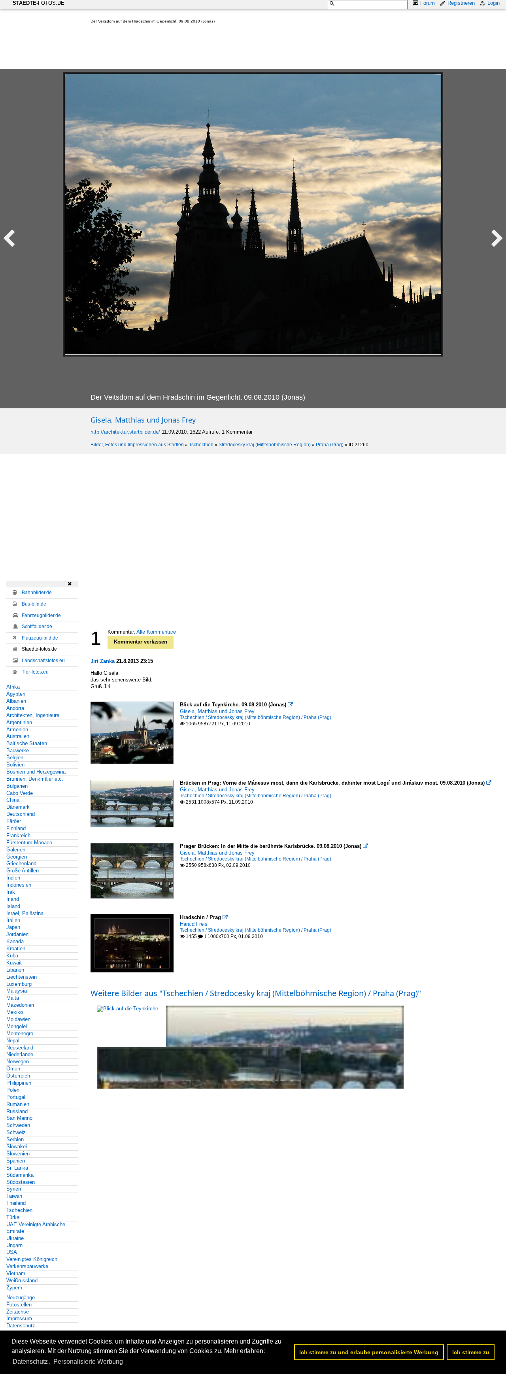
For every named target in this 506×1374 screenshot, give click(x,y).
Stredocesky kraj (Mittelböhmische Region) (265, 444)
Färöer (13, 821)
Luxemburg (19, 984)
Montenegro (19, 1033)
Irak (10, 892)
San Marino (19, 1118)
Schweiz (16, 1132)
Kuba (12, 956)
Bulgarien (17, 786)
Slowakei (16, 1146)
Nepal (12, 1041)
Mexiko (14, 1012)
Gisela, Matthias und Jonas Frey (143, 420)
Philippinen (18, 1083)
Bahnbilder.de (37, 592)
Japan (13, 927)
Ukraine (15, 1238)
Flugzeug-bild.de (40, 638)
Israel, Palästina (24, 913)
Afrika (13, 687)
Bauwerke (17, 750)
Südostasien (20, 1182)
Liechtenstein (21, 977)
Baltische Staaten (26, 743)
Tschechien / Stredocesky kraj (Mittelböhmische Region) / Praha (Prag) (255, 717)
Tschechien (201, 444)
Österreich (18, 1076)
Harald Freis (194, 924)
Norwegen (17, 1061)
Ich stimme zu (470, 1352)
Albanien (16, 701)
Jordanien (17, 934)
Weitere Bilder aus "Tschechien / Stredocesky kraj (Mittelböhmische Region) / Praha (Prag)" (256, 993)
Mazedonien (20, 1005)
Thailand (16, 1203)
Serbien (15, 1139)
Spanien (15, 1161)
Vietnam (15, 1273)
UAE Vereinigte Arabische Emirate (35, 1227)
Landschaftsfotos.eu (43, 660)
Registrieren (461, 3)
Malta (12, 998)
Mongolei (16, 1026)
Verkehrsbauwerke (27, 1266)
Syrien (13, 1189)
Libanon (15, 970)
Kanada (15, 941)
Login (493, 3)
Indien (13, 878)
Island (13, 906)
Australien (17, 736)
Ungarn (14, 1245)
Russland (17, 1111)
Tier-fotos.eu (35, 672)
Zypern (14, 1288)
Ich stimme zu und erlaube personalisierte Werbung (368, 1352)
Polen (12, 1090)
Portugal (15, 1097)
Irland (12, 899)
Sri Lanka (17, 1168)
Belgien (14, 758)
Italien (13, 920)
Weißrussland (22, 1280)
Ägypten (15, 694)
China (12, 800)
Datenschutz (20, 1326)
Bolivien (15, 765)
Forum (427, 3)
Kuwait (14, 963)
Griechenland (21, 863)
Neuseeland (19, 1048)
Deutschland (20, 814)
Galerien (15, 850)
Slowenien (18, 1154)
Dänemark (18, 807)
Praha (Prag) (330, 444)
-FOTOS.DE (38, 3)
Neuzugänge (20, 1297)
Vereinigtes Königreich (31, 1259)
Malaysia (16, 991)
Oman (13, 1069)
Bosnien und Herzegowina (36, 772)
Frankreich (18, 835)
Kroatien (15, 948)
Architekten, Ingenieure (32, 715)
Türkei (13, 1217)
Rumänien (17, 1104)
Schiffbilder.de (37, 626)
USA (11, 1252)
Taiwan (14, 1196)
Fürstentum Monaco (29, 843)
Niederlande (19, 1054)
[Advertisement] (234, 48)
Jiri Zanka (103, 661)
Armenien (17, 729)
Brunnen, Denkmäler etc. (34, 779)
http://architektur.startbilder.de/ (125, 432)
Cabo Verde (19, 793)
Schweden (18, 1125)
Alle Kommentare (156, 632)
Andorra (15, 708)
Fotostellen (19, 1305)
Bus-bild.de (34, 604)
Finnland (16, 828)
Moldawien (18, 1019)
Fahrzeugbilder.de (41, 615)
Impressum (19, 1318)
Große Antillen (22, 871)
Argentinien (19, 722)
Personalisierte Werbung (88, 1361)
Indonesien (18, 885)
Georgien (16, 857)
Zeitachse (17, 1312)
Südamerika (20, 1175)
